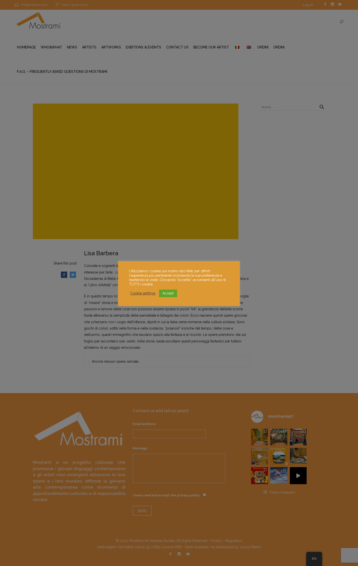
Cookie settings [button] (142, 293)
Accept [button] (168, 293)
